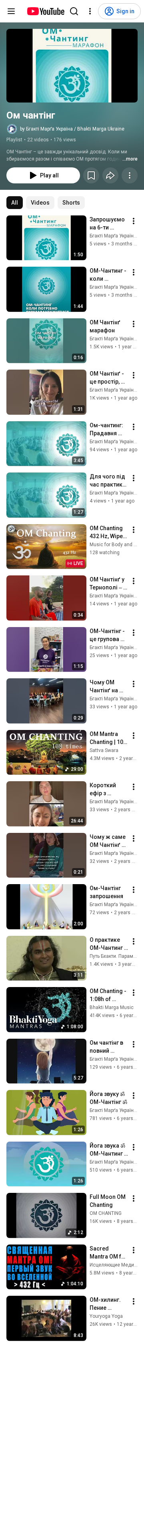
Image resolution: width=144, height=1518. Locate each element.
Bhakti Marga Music (112, 1007)
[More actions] (130, 175)
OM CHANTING (106, 1213)
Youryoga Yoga (106, 1316)
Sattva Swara (104, 750)
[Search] (74, 11)
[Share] (110, 175)
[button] (72, 66)
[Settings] (90, 11)
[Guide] (11, 11)
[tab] (14, 202)
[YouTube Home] (45, 11)
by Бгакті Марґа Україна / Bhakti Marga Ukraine (72, 129)
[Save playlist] (91, 175)
